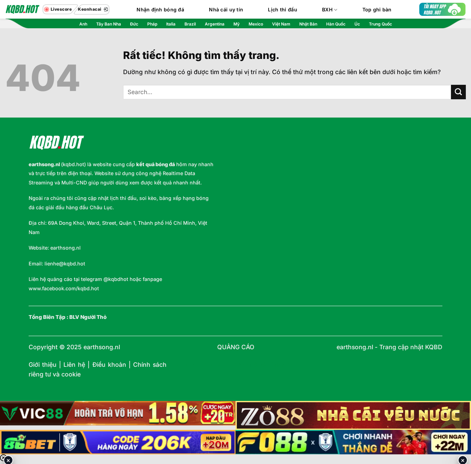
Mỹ (236, 24)
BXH (327, 9)
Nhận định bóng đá (160, 9)
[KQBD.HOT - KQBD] (22, 9)
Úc (357, 24)
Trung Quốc (380, 24)
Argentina (214, 24)
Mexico (256, 24)
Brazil (190, 24)
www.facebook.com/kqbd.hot (64, 288)
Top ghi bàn (377, 9)
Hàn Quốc (335, 24)
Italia (171, 24)
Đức (134, 24)
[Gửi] (458, 92)
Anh (83, 24)
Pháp (152, 24)
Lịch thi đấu (282, 9)
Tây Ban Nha (108, 24)
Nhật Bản (308, 24)
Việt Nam (281, 24)
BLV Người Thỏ (88, 317)
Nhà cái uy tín (226, 9)
